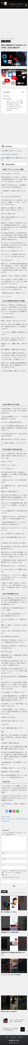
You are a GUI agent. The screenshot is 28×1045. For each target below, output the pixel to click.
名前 (3, 853)
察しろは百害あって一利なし (9, 912)
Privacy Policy (13, 1037)
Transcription (8, 98)
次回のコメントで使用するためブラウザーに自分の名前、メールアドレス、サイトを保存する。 (14, 871)
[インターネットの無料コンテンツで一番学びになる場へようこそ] (14, 4)
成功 (18, 818)
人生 (16, 818)
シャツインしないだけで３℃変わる (11, 974)
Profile (7, 1037)
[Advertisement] (14, 22)
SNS (3, 818)
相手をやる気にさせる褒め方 (9, 1011)
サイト (3, 864)
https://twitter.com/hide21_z (9, 154)
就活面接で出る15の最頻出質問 (9, 932)
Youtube (8, 816)
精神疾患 (5, 820)
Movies (4, 816)
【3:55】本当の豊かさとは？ (12, 108)
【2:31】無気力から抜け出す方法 (13, 106)
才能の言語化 (22, 818)
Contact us (20, 1037)
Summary (7, 96)
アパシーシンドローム (9, 818)
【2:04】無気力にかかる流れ (12, 104)
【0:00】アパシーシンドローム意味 (14, 101)
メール (4, 859)
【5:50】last (9, 110)
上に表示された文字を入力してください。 (11, 877)
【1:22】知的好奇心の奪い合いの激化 (14, 103)
